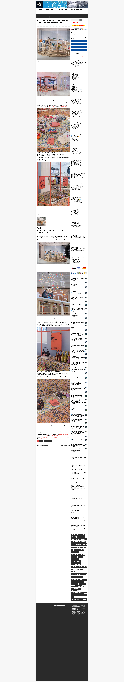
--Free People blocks (74, 126)
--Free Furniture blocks (74, 116)
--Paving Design (73, 212)
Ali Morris (46, 24)
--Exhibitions (73, 198)
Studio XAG (39, 103)
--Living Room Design (74, 211)
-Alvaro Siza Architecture (75, 174)
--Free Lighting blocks (74, 101)
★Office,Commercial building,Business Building (78, 237)
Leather (45, 440)
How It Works (53, 16)
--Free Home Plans (74, 111)
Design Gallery (73, 61)
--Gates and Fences (74, 223)
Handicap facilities (75, 559)
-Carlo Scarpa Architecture (75, 161)
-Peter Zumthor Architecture (75, 184)
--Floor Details (73, 138)
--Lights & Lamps (74, 69)
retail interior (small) (52, 106)
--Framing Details (74, 147)
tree (73, 597)
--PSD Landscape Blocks (75, 201)
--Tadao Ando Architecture (75, 190)
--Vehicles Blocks (73, 85)
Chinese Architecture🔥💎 (75, 261)
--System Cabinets (74, 72)
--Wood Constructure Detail (75, 152)
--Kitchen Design (73, 210)
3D (72, 534)
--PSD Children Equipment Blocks (76, 200)
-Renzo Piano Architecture (75, 168)
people (73, 586)
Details (83, 554)
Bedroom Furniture (74, 67)
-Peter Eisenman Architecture (75, 183)
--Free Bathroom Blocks (75, 110)
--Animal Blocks (73, 87)
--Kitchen (72, 64)
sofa (85, 592)
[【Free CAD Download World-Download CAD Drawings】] (62, 7)
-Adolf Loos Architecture (75, 171)
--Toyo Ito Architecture (74, 191)
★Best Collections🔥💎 (75, 55)
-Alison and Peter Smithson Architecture (77, 173)
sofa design (74, 594)
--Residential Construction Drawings (76, 197)
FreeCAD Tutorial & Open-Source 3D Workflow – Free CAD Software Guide (51, 14)
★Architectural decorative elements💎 (77, 57)
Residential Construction (76, 590)
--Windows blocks (74, 76)
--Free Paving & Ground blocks (76, 125)
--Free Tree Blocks (74, 130)
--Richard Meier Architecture (75, 189)
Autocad (73, 547)
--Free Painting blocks (74, 124)
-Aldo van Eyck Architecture (75, 172)
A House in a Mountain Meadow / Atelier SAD (78, 478)
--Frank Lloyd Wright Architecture (76, 186)
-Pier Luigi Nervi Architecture (75, 166)
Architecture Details (79, 542)
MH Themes (50, 679)
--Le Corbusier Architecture (75, 187)
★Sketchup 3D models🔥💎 (75, 220)
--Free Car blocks (73, 118)
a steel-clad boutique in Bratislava (56, 435)
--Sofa (72, 68)
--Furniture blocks (74, 74)
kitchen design (79, 569)
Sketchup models (74, 260)
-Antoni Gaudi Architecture (75, 175)
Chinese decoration (74, 262)
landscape (74, 571)
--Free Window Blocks (74, 131)
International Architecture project (76, 134)
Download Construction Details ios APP (78, 43)
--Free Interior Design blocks (75, 112)
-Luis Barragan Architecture (75, 163)
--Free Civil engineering (74, 104)
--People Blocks (73, 80)
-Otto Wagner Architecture (75, 164)
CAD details (75, 552)
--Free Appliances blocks (75, 97)
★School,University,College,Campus (76, 236)
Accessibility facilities (81, 536)
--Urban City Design (74, 227)
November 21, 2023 (41, 24)
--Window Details (74, 151)
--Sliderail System (74, 149)
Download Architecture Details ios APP (78, 40)
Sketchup (81, 592)
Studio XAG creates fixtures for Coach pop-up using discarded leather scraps (53, 437)
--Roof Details (73, 148)
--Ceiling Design (73, 208)
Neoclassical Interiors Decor (78, 581)
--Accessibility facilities (74, 154)
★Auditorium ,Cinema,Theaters (76, 252)
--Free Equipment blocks (75, 99)
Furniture (80, 557)
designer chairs (75, 554)
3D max (82, 534)
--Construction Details (74, 142)
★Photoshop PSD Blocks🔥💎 (76, 199)
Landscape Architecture (81, 574)
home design (76, 561)
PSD (72, 588)
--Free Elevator (73, 105)
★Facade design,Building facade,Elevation (77, 241)
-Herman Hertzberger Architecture (76, 177)
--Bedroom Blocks (74, 75)
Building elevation (74, 214)
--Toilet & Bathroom (74, 65)
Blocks (82, 549)
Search (64, 605)
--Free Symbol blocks (74, 128)
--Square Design (73, 228)
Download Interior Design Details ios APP (79, 49)
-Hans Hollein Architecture (75, 176)
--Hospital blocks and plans (75, 81)
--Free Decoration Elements (75, 114)
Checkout (60, 16)
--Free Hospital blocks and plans (76, 92)
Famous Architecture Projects (76, 133)
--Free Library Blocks (74, 93)
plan (84, 586)
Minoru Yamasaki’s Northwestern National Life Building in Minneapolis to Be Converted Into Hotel (78, 492)
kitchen (73, 569)
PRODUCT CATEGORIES (70, 14)
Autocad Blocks (81, 547)
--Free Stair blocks (74, 127)
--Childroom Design (74, 209)
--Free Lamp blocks (74, 122)
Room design (75, 592)
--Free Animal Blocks (74, 117)
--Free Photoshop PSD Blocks (76, 203)
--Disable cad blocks (74, 79)
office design (75, 584)
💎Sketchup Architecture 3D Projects (77, 135)
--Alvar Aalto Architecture (75, 185)
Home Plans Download (74, 221)
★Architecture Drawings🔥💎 (75, 196)
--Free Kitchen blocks (74, 100)
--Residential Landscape (75, 226)
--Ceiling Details (73, 141)
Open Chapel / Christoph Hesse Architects (77, 475)
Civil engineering (73, 215)
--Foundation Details (74, 146)
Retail (50, 440)
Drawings (74, 557)
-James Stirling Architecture (75, 178)
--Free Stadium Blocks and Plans (76, 96)
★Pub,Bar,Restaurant (74, 259)
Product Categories (68, 16)
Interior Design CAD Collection (82, 567)
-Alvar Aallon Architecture (75, 159)
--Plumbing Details (74, 139)
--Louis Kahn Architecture (75, 188)
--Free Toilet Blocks (74, 129)
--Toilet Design (73, 213)
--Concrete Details (74, 137)
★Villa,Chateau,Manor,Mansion (76, 232)
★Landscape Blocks (74, 222)
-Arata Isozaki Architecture (75, 160)
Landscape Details (77, 579)
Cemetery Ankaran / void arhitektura (76, 498)
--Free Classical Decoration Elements (77, 98)
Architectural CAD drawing (80, 539)
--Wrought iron (73, 224)
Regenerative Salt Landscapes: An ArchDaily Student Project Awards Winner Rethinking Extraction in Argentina (78, 486)
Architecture (51, 24)
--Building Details (73, 140)
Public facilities (77, 588)
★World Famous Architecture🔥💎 (76, 158)
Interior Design (41, 25)
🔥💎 (84, 25)
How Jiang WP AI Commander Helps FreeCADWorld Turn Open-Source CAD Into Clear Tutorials (79, 457)
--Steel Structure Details (75, 153)
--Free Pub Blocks (74, 94)
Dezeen (40, 438)
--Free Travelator (73, 109)
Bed (72, 549)
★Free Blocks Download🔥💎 (42, 16)
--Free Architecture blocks (75, 113)
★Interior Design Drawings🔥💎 (76, 204)
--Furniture (72, 66)
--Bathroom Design (74, 205)
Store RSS (74, 514)
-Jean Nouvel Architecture (75, 162)
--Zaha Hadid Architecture (75, 192)
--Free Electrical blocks (74, 121)
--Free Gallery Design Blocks (75, 91)
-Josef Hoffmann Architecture (75, 179)
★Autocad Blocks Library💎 (75, 63)
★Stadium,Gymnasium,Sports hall (76, 233)
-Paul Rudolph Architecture (75, 165)
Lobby (85, 579)
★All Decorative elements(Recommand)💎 (78, 62)
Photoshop (73, 88)
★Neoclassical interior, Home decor (76, 258)
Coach (44, 67)
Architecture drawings (81, 545)
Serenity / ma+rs (73, 489)
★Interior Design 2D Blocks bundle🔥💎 (77, 56)
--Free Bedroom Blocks (75, 90)
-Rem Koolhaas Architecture (75, 167)
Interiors (41, 440)
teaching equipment (82, 594)
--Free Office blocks (74, 115)
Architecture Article (56, 24)
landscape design (77, 577)
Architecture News (61, 24)
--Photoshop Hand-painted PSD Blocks (77, 202)
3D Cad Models (73, 217)
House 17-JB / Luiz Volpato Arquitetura (77, 470)
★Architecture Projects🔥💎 (75, 195)
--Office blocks (73, 78)
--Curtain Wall (73, 143)
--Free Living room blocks (75, 102)
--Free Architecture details (75, 103)
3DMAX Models (73, 216)
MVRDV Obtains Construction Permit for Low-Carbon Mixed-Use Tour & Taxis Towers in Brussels (78, 502)
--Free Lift (72, 106)
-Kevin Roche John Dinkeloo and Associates (78, 180)
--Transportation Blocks (75, 73)
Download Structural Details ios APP (78, 46)
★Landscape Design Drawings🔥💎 (76, 225)
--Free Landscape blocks (75, 123)
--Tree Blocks (73, 86)
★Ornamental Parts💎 (74, 60)
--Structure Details (74, 150)
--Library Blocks (73, 84)
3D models (74, 536)
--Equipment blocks (74, 77)
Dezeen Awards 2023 (63, 106)
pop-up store (59, 62)
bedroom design (77, 549)
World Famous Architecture (80, 599)
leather (46, 61)
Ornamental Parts (82, 584)
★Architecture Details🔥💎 (75, 136)
